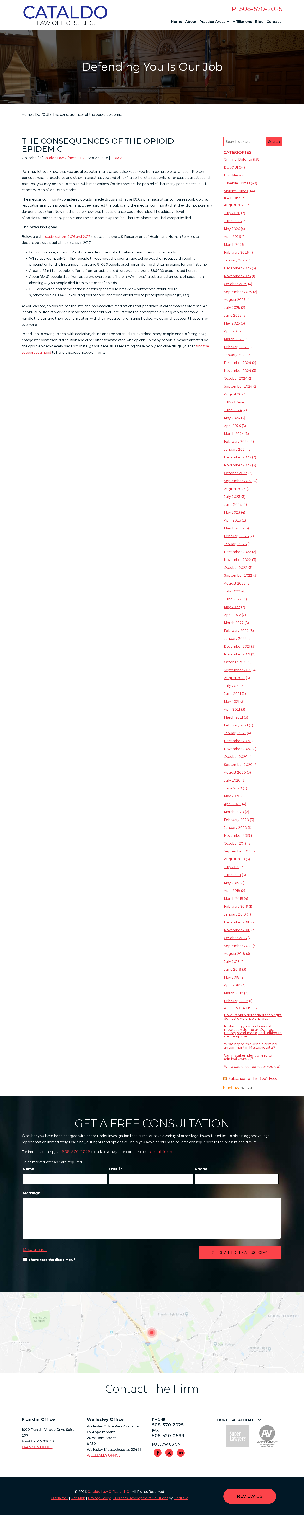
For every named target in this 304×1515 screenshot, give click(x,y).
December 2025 (237, 268)
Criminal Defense (238, 160)
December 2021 (237, 646)
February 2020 (236, 820)
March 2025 (234, 339)
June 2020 (233, 788)
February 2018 (236, 1001)
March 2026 (234, 245)
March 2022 (234, 623)
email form (161, 1151)
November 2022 (237, 560)
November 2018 (237, 930)
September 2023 (238, 481)
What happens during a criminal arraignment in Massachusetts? (250, 1045)
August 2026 (234, 205)
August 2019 (234, 859)
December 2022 (237, 552)
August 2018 (234, 954)
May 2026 (232, 229)
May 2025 (232, 323)
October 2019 (235, 843)
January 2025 (235, 355)
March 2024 (234, 434)
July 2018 (232, 962)
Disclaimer (35, 1249)
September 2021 (237, 670)
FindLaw (181, 1498)
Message (31, 1193)
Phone (201, 1169)
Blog (259, 21)
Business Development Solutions (140, 1498)
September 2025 (238, 292)
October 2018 (235, 938)
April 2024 (232, 426)
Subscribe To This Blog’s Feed (253, 1079)
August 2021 (234, 678)
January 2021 (235, 733)
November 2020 (237, 749)
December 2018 (237, 922)
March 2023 (234, 528)
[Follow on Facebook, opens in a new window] (158, 1453)
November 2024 (237, 371)
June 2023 (233, 505)
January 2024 (235, 449)
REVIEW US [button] (249, 1496)
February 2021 (236, 725)
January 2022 (235, 639)
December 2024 (237, 363)
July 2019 (231, 867)
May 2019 (231, 883)
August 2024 (235, 394)
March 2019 (233, 899)
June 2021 (232, 694)
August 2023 (235, 489)
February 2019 (236, 906)
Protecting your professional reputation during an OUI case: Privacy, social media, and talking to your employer (253, 1031)
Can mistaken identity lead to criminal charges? (248, 1057)
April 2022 (232, 615)
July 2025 (232, 308)
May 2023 (232, 512)
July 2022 (232, 591)
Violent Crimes (236, 191)
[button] (300, 1485)
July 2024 (232, 402)
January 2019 (235, 914)
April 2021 (232, 709)
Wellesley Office (103, 1455)
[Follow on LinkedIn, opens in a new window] (181, 1453)
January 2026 (235, 260)
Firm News (232, 175)
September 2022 (238, 576)
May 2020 (232, 796)
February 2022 (236, 631)
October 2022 (235, 568)
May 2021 (231, 702)
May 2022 (232, 607)
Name (28, 1169)
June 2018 (232, 969)
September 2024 (238, 386)
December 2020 (237, 741)
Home (176, 21)
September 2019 (237, 851)
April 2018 (232, 985)
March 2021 (233, 717)
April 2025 (232, 331)
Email (115, 1169)
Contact (274, 21)
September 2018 (238, 946)
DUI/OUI (118, 158)
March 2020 (234, 812)
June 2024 (233, 410)
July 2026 (232, 213)
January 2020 (235, 828)
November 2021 (237, 654)
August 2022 (235, 583)
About (190, 21)
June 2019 (232, 875)
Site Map (78, 1498)
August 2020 (235, 773)
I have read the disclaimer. (52, 1260)
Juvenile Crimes (237, 183)
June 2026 (233, 221)
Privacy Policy (99, 1498)
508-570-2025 (260, 9)
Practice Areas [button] (212, 21)
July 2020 (232, 780)
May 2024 (232, 418)
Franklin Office (37, 1447)
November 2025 (237, 276)
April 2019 (232, 891)
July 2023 (232, 497)
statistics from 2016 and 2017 (67, 237)
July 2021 (231, 686)
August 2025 (234, 300)
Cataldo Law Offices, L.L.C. (108, 1492)
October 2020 (236, 757)
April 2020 (232, 804)
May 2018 (231, 977)
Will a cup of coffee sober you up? (252, 1067)
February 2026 (236, 252)
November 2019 (237, 836)
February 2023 (236, 536)
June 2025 (233, 315)
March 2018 (233, 993)
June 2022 (233, 599)
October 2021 (235, 662)
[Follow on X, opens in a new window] (169, 1453)
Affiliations (242, 21)
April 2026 (232, 237)
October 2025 (235, 284)
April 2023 (232, 520)
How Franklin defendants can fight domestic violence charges (253, 1016)
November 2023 (237, 465)
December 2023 (237, 457)
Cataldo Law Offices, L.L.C (64, 158)
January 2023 (235, 544)
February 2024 (236, 442)
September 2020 (238, 765)
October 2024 (235, 379)
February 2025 (236, 347)
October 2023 (235, 473)
